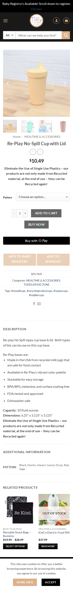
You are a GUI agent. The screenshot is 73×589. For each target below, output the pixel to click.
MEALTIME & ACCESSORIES (42, 136)
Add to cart (46, 213)
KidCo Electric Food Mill (54, 532)
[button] (5, 21)
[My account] (56, 20)
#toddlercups (36, 295)
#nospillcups (18, 290)
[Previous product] (40, 152)
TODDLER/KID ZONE (36, 284)
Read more (48, 546)
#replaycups (61, 290)
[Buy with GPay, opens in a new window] (36, 241)
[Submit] (66, 35)
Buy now (36, 224)
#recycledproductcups (39, 290)
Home (16, 136)
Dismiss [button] (36, 9)
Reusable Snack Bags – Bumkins (17, 534)
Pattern (7, 197)
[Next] (65, 83)
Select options (15, 546)
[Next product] (33, 152)
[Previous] (8, 83)
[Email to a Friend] (39, 304)
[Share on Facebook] (34, 304)
